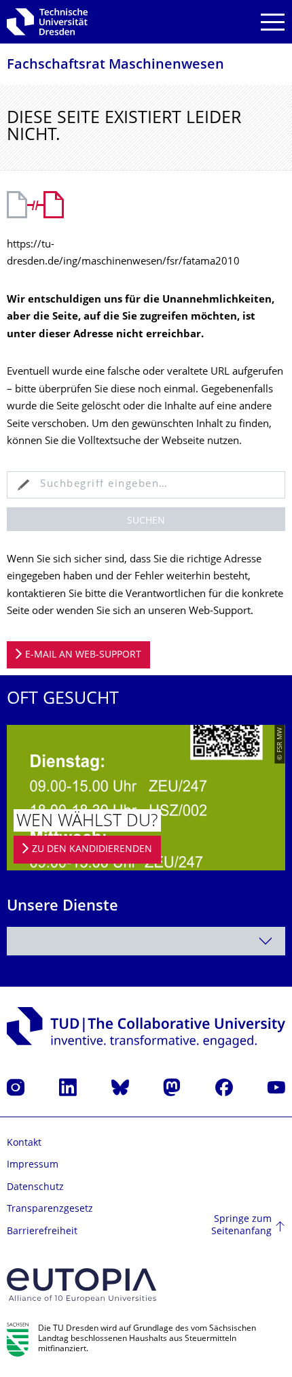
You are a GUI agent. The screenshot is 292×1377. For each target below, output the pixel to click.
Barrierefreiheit (42, 1231)
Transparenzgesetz (50, 1209)
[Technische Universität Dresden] (47, 22)
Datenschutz (35, 1187)
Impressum (32, 1165)
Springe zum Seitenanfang (241, 1225)
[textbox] (146, 941)
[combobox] (146, 941)
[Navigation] (272, 22)
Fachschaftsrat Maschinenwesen (115, 65)
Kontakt (24, 1143)
